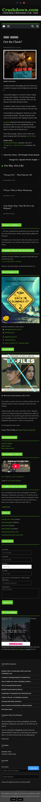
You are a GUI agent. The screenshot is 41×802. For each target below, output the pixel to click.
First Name (5, 767)
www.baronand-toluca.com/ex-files (12, 535)
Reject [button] (20, 799)
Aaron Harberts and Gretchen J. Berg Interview (17, 705)
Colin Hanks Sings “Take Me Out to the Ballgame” (18, 206)
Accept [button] (13, 799)
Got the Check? (31, 136)
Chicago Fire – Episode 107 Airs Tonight (23, 160)
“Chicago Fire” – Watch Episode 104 (17, 174)
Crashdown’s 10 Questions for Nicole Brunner (16, 693)
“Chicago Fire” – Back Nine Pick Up (14, 145)
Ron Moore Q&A (7, 709)
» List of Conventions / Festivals (11, 261)
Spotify (32, 430)
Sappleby (6, 122)
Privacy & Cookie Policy (9, 754)
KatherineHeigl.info (7, 522)
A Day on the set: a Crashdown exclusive (15, 697)
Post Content (5, 587)
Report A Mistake (7, 443)
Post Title (4, 570)
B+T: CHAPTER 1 (7, 477)
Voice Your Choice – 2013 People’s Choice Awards (21, 155)
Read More (27, 799)
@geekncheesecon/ (11, 337)
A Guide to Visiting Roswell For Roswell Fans (16, 677)
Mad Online (5, 525)
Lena (19, 47)
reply (32, 122)
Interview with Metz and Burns (11, 701)
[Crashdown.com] (4, 26)
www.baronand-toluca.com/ (10, 532)
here (33, 266)
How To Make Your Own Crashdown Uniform (16, 681)
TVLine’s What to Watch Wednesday (17, 190)
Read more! (5, 739)
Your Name (5, 549)
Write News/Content (8, 448)
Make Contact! (6, 446)
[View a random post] (37, 26)
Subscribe (33, 768)
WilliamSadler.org (7, 529)
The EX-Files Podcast (13, 481)
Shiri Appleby (14, 37)
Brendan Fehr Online (8, 519)
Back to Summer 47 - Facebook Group (17, 343)
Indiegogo (21, 649)
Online (6, 752)
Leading (6, 37)
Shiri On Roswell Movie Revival (11, 685)
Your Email (5, 556)
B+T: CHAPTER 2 (19, 477)
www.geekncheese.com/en (13, 329)
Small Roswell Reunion (10, 143)
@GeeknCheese (10, 332)
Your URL (4, 563)
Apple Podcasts (23, 430)
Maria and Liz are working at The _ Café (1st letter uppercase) (16, 579)
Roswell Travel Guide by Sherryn (12, 689)
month (28, 782)
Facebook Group (10, 340)
